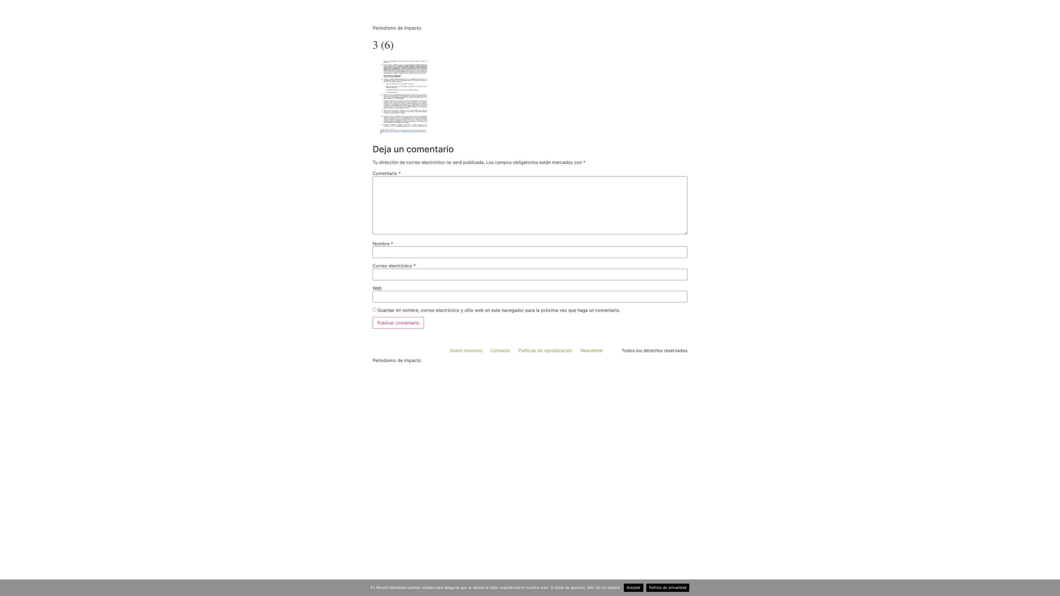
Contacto (500, 350)
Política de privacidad (668, 587)
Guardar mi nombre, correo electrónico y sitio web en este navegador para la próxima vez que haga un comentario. (499, 310)
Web (377, 288)
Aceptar (634, 587)
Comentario (387, 173)
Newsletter (592, 350)
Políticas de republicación (545, 350)
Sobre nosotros (466, 350)
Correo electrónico (394, 266)
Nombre (383, 243)
